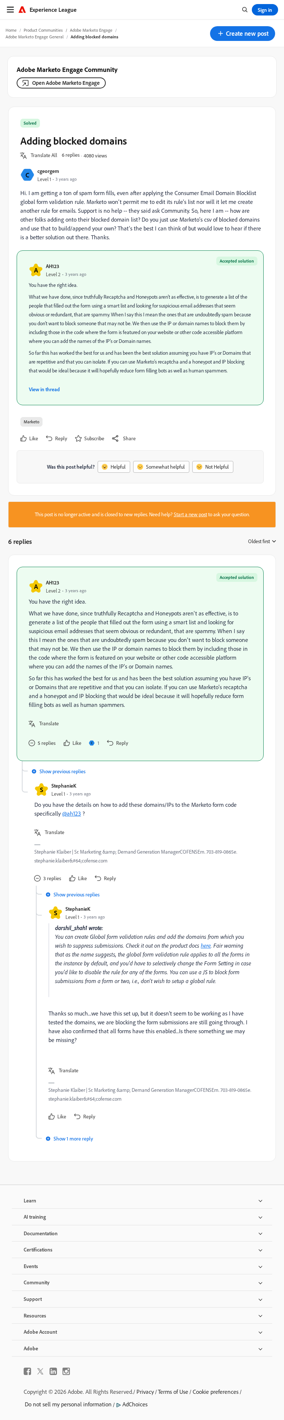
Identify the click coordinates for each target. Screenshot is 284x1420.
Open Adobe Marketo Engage (66, 82)
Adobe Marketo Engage (91, 30)
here (206, 945)
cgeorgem (48, 171)
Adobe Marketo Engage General (35, 36)
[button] (242, 33)
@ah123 (71, 813)
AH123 (52, 266)
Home (11, 30)
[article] (140, 664)
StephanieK (63, 785)
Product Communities (43, 30)
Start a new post (190, 514)
